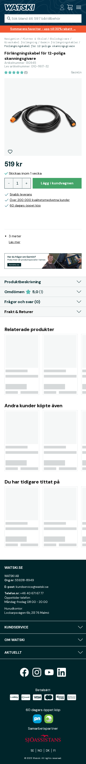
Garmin (76, 72)
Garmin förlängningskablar (59, 42)
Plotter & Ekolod (35, 38)
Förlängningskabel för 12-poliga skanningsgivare (39, 46)
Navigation (11, 38)
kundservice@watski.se (32, 587)
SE (32, 750)
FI (54, 750)
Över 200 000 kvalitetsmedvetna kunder (40, 200)
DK (48, 750)
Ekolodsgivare (59, 38)
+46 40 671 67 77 (32, 593)
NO (40, 750)
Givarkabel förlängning (20, 42)
